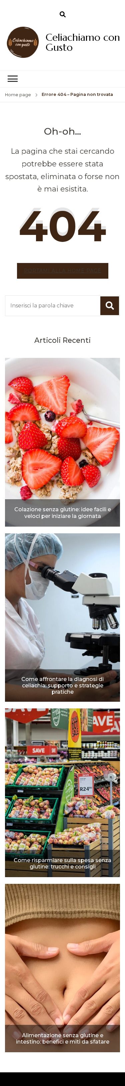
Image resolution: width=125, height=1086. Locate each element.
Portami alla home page (62, 271)
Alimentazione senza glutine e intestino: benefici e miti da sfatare (62, 1038)
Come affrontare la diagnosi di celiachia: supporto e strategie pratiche (62, 685)
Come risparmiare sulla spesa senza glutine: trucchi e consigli (62, 863)
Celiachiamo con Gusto (83, 42)
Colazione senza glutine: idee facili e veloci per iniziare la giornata (62, 512)
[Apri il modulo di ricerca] (62, 14)
